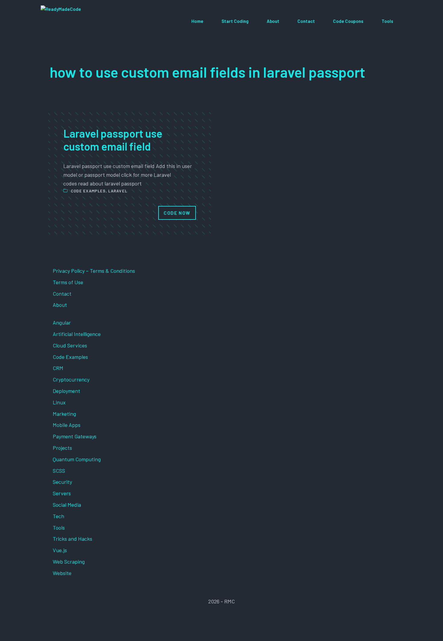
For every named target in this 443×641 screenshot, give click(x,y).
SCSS (59, 470)
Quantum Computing (77, 459)
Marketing (64, 413)
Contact (306, 21)
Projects (62, 447)
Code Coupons (348, 21)
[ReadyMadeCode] (85, 21)
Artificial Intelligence (77, 334)
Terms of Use (68, 282)
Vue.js (60, 550)
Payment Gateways (74, 436)
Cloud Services (70, 345)
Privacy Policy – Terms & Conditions (94, 270)
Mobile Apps (66, 425)
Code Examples (88, 190)
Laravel (117, 190)
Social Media (67, 504)
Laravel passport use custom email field (112, 140)
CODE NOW (177, 213)
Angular (62, 322)
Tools (387, 21)
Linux (59, 402)
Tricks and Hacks (72, 538)
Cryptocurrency (71, 379)
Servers (62, 493)
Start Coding (235, 21)
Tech (58, 516)
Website (62, 573)
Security (62, 481)
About (273, 21)
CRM (58, 368)
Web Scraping (69, 561)
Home (197, 21)
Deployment (66, 390)
